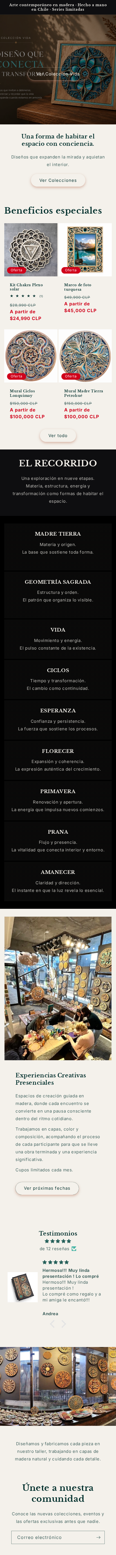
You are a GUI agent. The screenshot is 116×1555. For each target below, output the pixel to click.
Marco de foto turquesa (78, 287)
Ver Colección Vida (58, 73)
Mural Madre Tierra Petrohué (83, 393)
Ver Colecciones (58, 180)
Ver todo (58, 435)
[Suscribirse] (98, 1537)
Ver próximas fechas (47, 1188)
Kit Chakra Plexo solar (26, 287)
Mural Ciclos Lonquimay (22, 393)
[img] (58, 1241)
